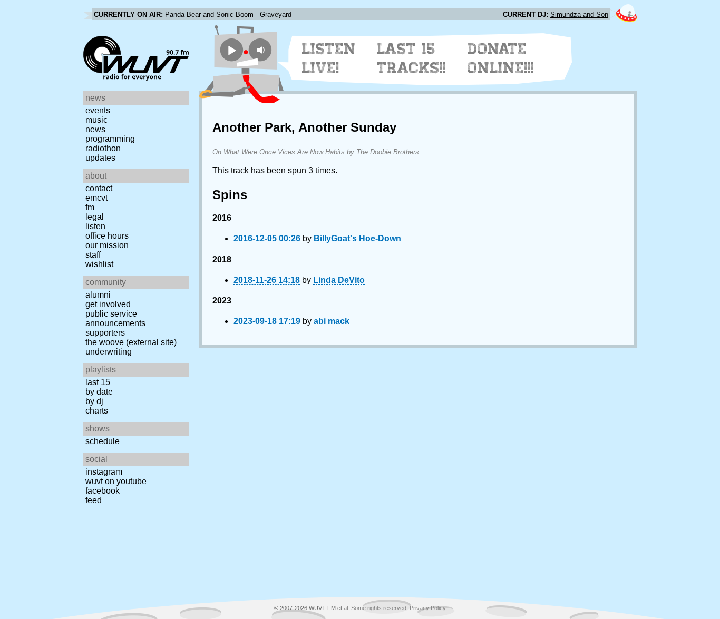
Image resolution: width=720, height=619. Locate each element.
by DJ (94, 401)
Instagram (103, 471)
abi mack (331, 321)
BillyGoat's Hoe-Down (357, 238)
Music (96, 119)
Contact (98, 188)
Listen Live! (329, 58)
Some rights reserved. (379, 608)
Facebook (102, 490)
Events (97, 110)
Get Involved (108, 304)
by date (99, 391)
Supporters (105, 332)
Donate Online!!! (501, 58)
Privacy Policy (428, 608)
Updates (100, 157)
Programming (110, 138)
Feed (93, 500)
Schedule (102, 441)
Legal (94, 216)
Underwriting (108, 351)
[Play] (232, 50)
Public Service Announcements (115, 318)
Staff (93, 254)
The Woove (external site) (131, 342)
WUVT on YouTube (116, 481)
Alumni (98, 294)
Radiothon (103, 148)
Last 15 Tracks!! (411, 58)
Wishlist (99, 264)
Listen (95, 226)
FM (89, 207)
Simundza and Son (579, 14)
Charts (96, 410)
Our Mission (107, 245)
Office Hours (107, 235)
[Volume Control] (262, 50)
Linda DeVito (339, 280)
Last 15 (97, 382)
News (95, 129)
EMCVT (96, 197)
